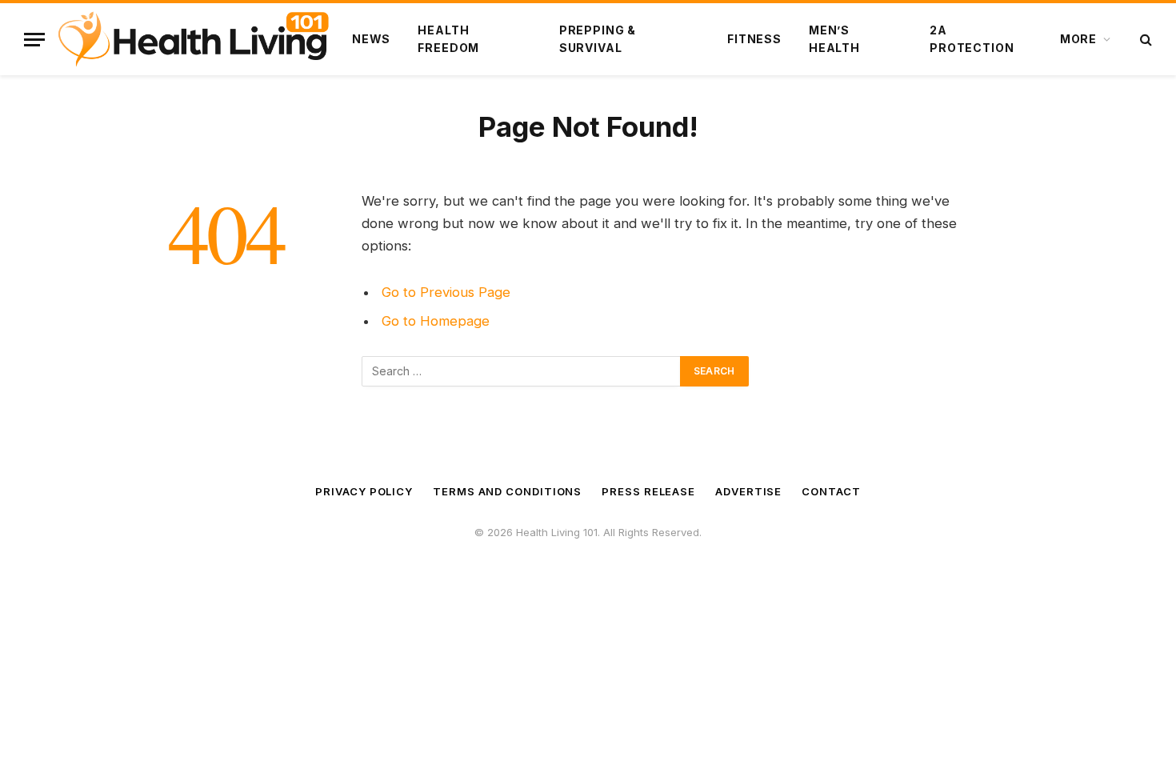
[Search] (1144, 40)
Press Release (648, 491)
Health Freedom (448, 38)
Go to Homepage (436, 321)
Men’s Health (834, 38)
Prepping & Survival (597, 38)
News (371, 39)
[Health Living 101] (193, 39)
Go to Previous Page (446, 292)
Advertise (748, 491)
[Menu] (34, 40)
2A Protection (972, 38)
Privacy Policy (364, 491)
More (1078, 39)
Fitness (754, 39)
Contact (831, 491)
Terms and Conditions (507, 491)
